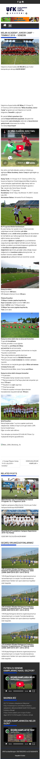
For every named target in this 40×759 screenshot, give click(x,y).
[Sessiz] (30, 691)
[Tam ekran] (34, 691)
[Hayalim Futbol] (5, 25)
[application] (20, 684)
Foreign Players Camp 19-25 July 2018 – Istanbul (10, 463)
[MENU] (10, 25)
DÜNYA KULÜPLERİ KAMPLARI (32, 462)
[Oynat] (6, 691)
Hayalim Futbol (20, 755)
